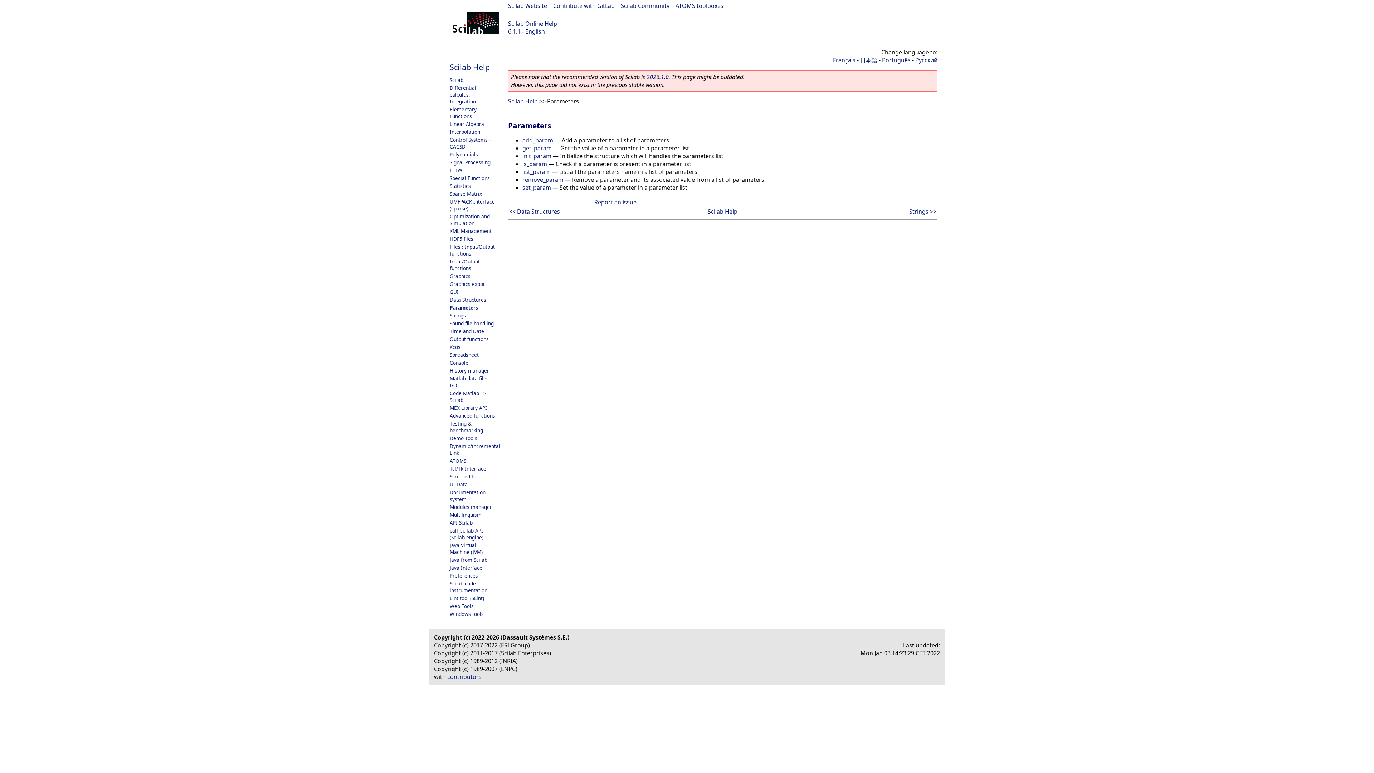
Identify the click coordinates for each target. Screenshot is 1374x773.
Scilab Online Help (532, 24)
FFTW (456, 170)
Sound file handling (472, 323)
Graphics (460, 276)
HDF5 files (461, 238)
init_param (536, 156)
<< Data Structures (534, 211)
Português (896, 60)
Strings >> (922, 211)
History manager (469, 370)
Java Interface (466, 567)
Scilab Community (645, 6)
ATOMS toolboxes (699, 6)
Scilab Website (527, 6)
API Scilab (461, 522)
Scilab (456, 80)
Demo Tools (463, 438)
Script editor (464, 476)
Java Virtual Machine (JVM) (466, 548)
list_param (536, 172)
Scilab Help (470, 67)
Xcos (455, 347)
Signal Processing (470, 162)
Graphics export (468, 284)
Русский (926, 60)
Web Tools (462, 606)
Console (459, 362)
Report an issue (615, 202)
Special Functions (470, 178)
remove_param (543, 180)
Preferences (464, 575)
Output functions (469, 339)
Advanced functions (472, 415)
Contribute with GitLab (584, 6)
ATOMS (458, 460)
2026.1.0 (658, 77)
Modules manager (471, 507)
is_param (534, 164)
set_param (536, 187)
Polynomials (464, 154)
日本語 (868, 60)
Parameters (464, 307)
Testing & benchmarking (466, 427)
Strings (458, 315)
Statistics (460, 186)
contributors (464, 677)
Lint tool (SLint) (467, 598)
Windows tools (467, 614)
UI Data (459, 484)
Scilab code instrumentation (468, 587)
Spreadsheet (464, 354)
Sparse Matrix (466, 193)
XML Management (471, 231)
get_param (537, 148)
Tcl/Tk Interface (468, 468)
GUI (454, 291)
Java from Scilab (468, 559)
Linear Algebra (467, 124)
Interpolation (465, 131)
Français (844, 60)
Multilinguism (466, 514)
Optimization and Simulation (470, 220)
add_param (537, 140)
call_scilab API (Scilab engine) (466, 534)
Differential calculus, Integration (463, 94)
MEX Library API (468, 407)
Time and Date (467, 331)
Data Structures (468, 299)
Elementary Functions (463, 113)
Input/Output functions (465, 265)
